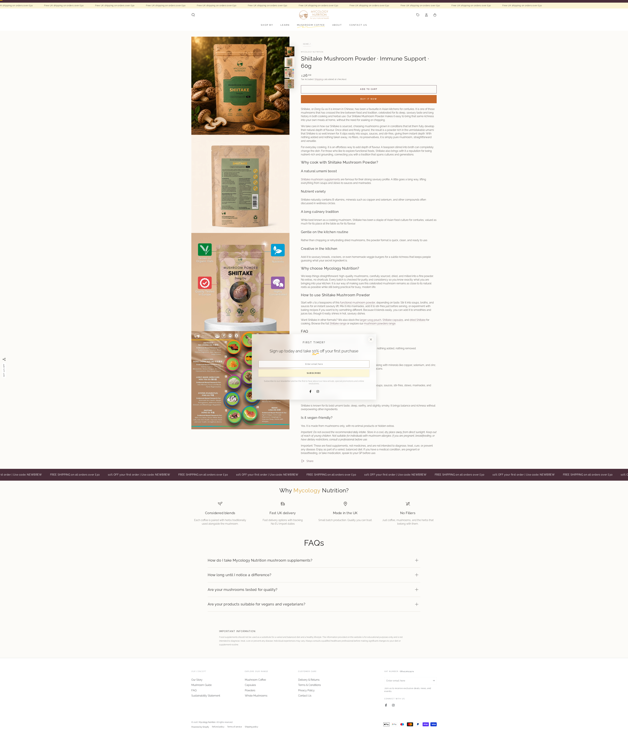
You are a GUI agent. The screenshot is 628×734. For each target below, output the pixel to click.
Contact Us (304, 695)
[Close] (371, 339)
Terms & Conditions (309, 685)
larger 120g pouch (370, 319)
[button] (193, 14)
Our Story (196, 679)
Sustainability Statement (205, 695)
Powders (250, 690)
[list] (314, 514)
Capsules (250, 685)
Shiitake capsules (393, 319)
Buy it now (368, 99)
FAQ (194, 690)
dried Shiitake (418, 319)
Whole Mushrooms (256, 695)
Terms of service (234, 727)
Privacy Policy (306, 690)
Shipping (318, 79)
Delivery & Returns (309, 679)
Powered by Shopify (200, 727)
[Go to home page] (314, 14)
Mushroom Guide (201, 685)
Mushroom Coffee (255, 679)
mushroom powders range (379, 323)
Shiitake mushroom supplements (320, 179)
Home (306, 44)
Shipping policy (251, 727)
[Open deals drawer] (418, 14)
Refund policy (218, 727)
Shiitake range (338, 323)
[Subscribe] (435, 680)
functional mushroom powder (357, 302)
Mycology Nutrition (312, 52)
